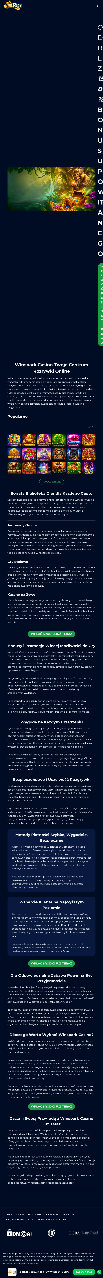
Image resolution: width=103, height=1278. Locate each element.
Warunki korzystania (52, 1219)
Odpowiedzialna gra (60, 1214)
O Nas (8, 1214)
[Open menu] (97, 6)
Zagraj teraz (84, 1272)
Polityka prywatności (20, 1219)
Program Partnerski (29, 1214)
